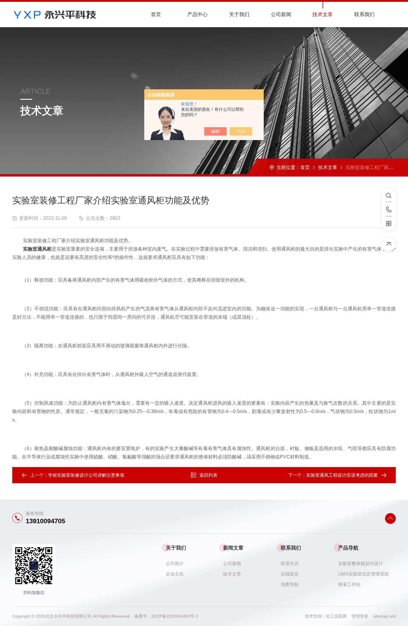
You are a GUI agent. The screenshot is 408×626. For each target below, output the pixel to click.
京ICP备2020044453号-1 (174, 616)
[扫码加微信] (389, 224)
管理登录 (360, 616)
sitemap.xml (384, 616)
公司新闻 (281, 14)
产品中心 (197, 14)
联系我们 (364, 14)
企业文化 (175, 573)
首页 (156, 14)
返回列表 (208, 475)
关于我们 (239, 14)
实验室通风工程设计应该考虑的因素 (342, 475)
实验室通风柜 (37, 248)
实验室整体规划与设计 (360, 563)
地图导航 (290, 584)
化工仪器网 (339, 616)
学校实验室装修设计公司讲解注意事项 (86, 475)
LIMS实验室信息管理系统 (363, 573)
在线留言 (290, 573)
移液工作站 (349, 584)
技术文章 (322, 14)
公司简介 (175, 563)
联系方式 (290, 563)
